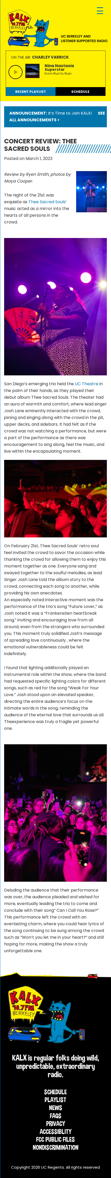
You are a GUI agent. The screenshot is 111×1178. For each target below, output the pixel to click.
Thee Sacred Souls (47, 202)
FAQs (55, 1116)
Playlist (55, 1100)
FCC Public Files (55, 1139)
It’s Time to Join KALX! (70, 113)
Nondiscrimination (55, 1147)
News (55, 1108)
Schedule (55, 1092)
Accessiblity (56, 1131)
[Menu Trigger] (100, 11)
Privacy (55, 1123)
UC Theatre (86, 384)
